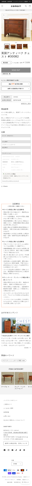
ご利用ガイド (8, 404)
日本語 (15, 464)
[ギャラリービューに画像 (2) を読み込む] (13, 46)
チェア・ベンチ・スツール (20, 388)
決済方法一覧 (7, 74)
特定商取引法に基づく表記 (20, 482)
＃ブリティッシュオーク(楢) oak (13, 360)
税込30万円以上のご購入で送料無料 (15, 10)
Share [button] (5, 186)
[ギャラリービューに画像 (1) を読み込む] (7, 46)
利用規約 (19, 479)
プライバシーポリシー (10, 479)
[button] (2, 6)
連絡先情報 (9, 482)
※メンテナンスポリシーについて (10, 181)
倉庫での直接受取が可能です (16, 88)
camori (9, 477)
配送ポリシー (26, 479)
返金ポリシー (27, 477)
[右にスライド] (30, 46)
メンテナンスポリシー (10, 400)
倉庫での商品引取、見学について (16, 443)
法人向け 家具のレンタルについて (14, 420)
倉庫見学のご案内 (26, 103)
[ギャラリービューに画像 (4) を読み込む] (25, 46)
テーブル (4, 387)
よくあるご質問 (8, 408)
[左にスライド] (2, 46)
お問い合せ (7, 416)
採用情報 (6, 412)
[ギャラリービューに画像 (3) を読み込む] (19, 46)
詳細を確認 (16, 84)
